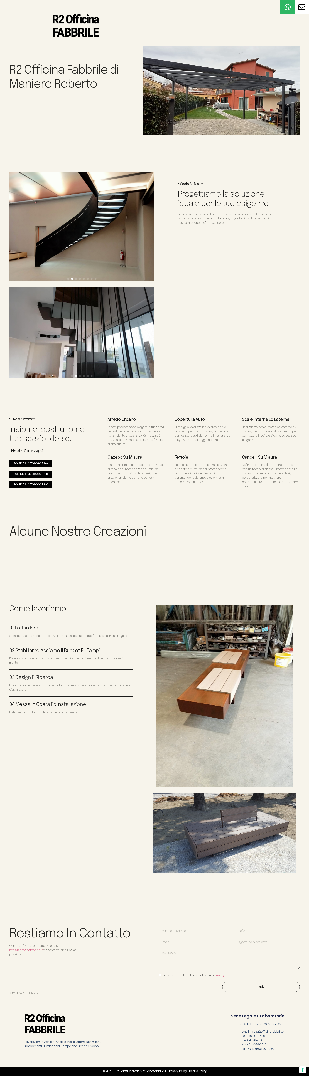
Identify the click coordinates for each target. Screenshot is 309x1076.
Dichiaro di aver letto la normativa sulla (193, 975)
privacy (219, 975)
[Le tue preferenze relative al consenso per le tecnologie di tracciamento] (302, 1069)
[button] (68, 279)
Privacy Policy (178, 1071)
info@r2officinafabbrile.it (26, 950)
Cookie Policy (198, 1071)
